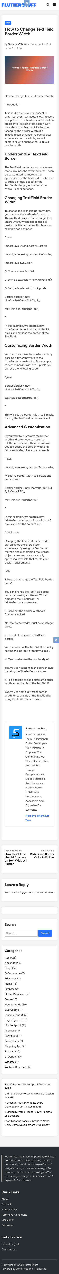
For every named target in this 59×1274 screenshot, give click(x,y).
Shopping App (13, 1046)
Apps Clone (11, 962)
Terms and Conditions (14, 1214)
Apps (8, 957)
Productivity (12, 1041)
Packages (10, 1030)
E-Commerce (13, 973)
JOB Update (12, 1009)
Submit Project (10, 1244)
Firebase (10, 988)
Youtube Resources (16, 1067)
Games (9, 999)
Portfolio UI (11, 1035)
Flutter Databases (15, 994)
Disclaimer (7, 1219)
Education (11, 978)
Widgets (9, 1061)
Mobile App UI (13, 1025)
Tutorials (10, 1051)
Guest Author (9, 1249)
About (5, 1199)
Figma (8, 983)
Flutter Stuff (18, 5)
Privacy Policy (9, 1209)
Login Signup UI (14, 1020)
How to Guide (13, 1004)
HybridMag (40, 1268)
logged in (25, 892)
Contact (6, 1204)
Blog (8, 23)
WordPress (22, 1268)
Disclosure (7, 1225)
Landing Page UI (14, 1014)
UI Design (10, 1056)
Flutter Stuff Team (17, 44)
